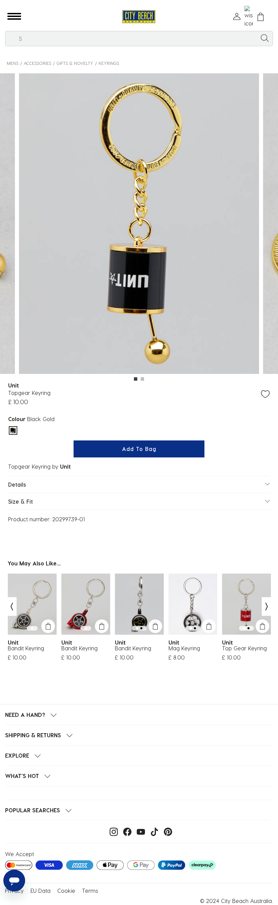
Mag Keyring (184, 648)
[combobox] (139, 38)
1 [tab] (135, 379)
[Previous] (11, 606)
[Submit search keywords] (265, 37)
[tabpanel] (139, 225)
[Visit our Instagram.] (112, 831)
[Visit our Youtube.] (139, 831)
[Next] (267, 606)
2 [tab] (142, 379)
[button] (14, 16)
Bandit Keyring (26, 648)
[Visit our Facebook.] (126, 831)
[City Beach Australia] (139, 16)
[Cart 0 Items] (260, 17)
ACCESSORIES (37, 63)
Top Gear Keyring (244, 648)
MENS (12, 63)
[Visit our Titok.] (153, 831)
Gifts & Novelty (75, 63)
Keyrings (109, 63)
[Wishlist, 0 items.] (248, 17)
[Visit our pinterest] (166, 831)
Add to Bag (139, 449)
